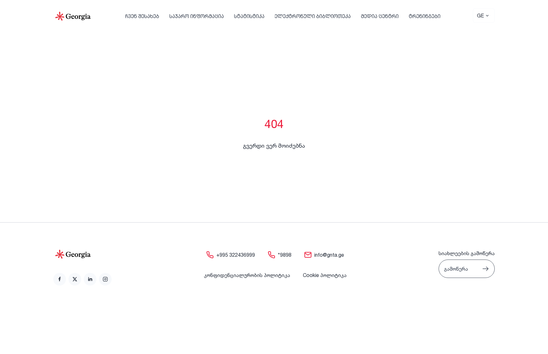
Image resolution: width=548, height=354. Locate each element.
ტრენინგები (424, 16)
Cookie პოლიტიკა (325, 275)
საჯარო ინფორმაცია (196, 16)
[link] (59, 279)
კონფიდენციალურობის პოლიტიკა (247, 275)
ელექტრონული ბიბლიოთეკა (313, 16)
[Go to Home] (73, 16)
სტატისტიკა (249, 16)
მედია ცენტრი (380, 16)
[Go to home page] (82, 254)
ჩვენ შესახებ (142, 16)
